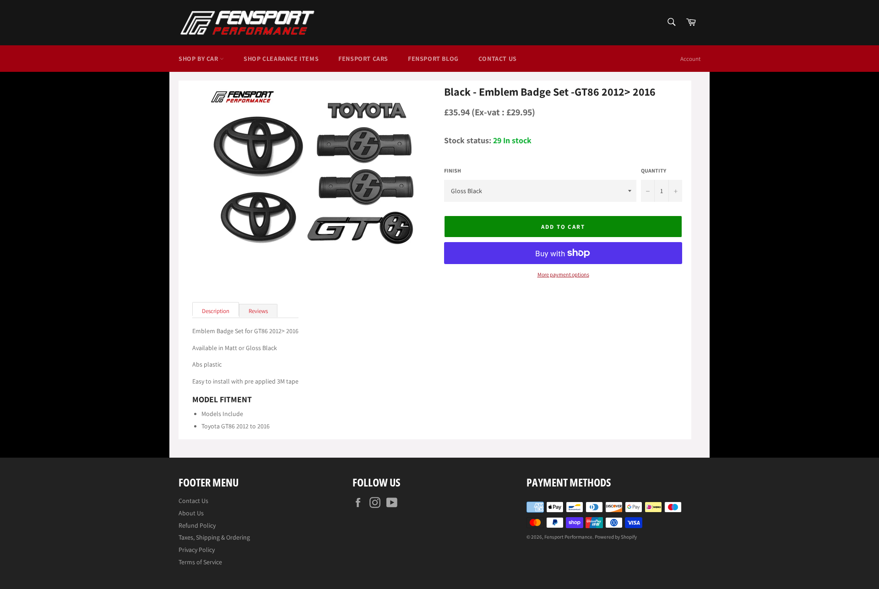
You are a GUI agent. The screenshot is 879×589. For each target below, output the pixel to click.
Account (690, 59)
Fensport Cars (363, 58)
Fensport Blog (433, 58)
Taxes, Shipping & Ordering (214, 537)
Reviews (258, 311)
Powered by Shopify (616, 537)
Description (215, 311)
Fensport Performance (568, 537)
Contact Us (497, 58)
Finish (452, 171)
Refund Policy (197, 525)
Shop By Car (199, 58)
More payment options (563, 274)
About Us (191, 513)
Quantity (653, 171)
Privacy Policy (197, 550)
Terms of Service (200, 562)
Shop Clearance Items (281, 58)
